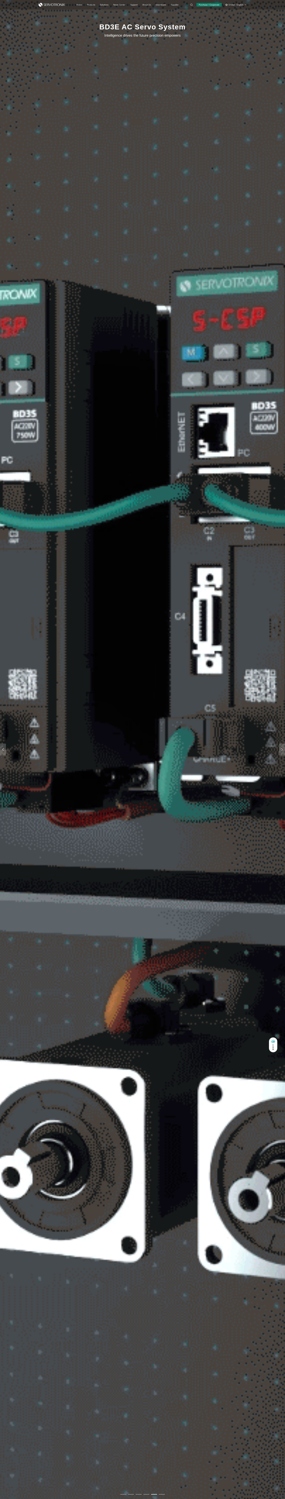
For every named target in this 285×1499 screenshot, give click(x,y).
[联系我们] (273, 1044)
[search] (191, 4)
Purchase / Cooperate (209, 5)
